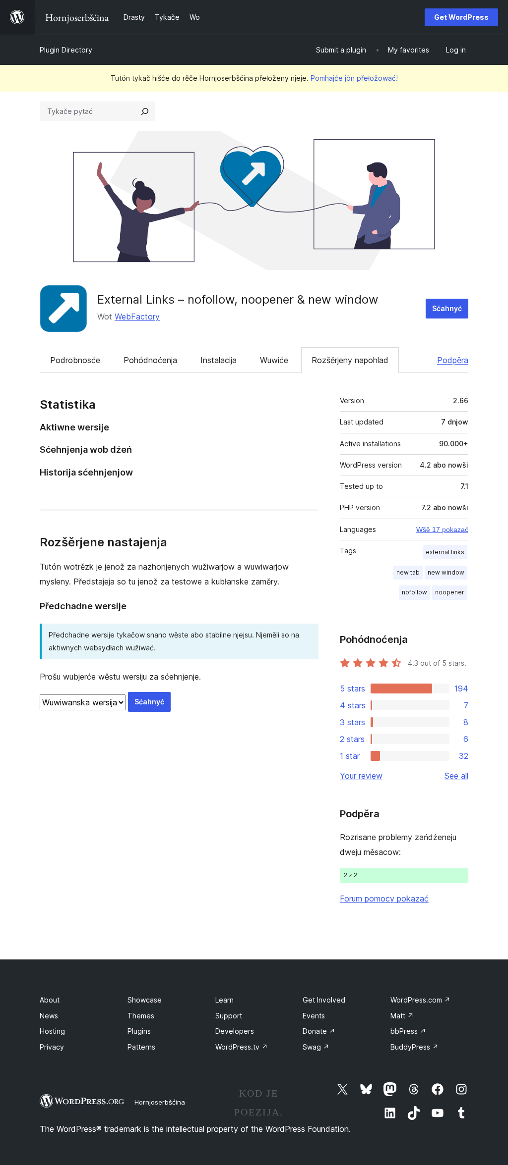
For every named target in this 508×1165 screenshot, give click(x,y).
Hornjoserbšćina (159, 1102)
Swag (316, 1047)
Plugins (139, 1031)
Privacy (52, 1047)
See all (456, 776)
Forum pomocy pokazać (384, 898)
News (49, 1015)
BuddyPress (414, 1047)
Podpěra (452, 360)
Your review (361, 776)
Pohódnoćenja (150, 360)
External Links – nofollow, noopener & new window (238, 299)
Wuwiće (274, 360)
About (50, 1000)
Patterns (141, 1047)
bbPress (408, 1031)
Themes (140, 1015)
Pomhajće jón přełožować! (354, 78)
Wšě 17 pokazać (442, 529)
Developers (234, 1031)
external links (445, 552)
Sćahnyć (447, 308)
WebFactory (137, 316)
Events (314, 1015)
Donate (319, 1031)
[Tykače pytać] (145, 111)
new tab (408, 572)
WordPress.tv (241, 1047)
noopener (449, 592)
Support (228, 1015)
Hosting (52, 1031)
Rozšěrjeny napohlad (350, 360)
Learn (224, 1000)
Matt (402, 1015)
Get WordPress (461, 17)
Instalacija (218, 360)
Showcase (144, 1000)
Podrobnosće (75, 360)
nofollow (414, 592)
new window (446, 572)
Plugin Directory (66, 50)
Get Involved (324, 1000)
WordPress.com (420, 1000)
